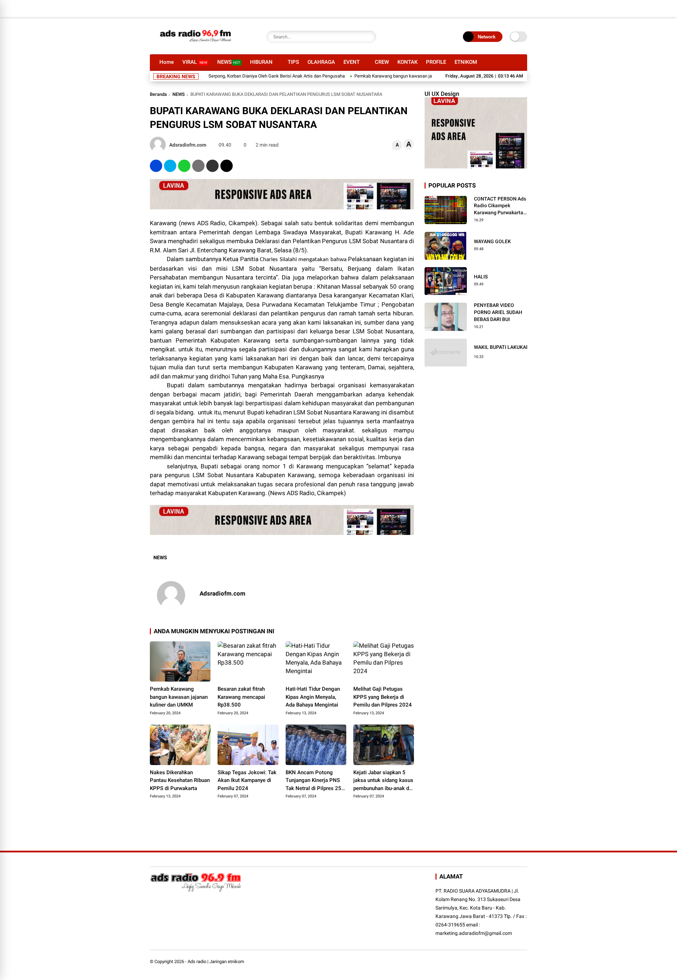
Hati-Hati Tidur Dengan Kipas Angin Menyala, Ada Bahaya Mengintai (313, 697)
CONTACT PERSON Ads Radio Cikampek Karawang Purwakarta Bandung (500, 206)
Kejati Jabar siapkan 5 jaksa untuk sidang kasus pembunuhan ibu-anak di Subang (383, 781)
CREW (382, 62)
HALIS (481, 276)
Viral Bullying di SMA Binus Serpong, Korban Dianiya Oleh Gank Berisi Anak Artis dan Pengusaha (228, 76)
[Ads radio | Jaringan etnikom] (196, 45)
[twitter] (170, 166)
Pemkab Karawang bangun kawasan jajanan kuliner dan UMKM (396, 76)
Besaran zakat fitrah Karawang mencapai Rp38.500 (241, 697)
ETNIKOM (466, 62)
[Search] (369, 37)
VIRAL (194, 62)
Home (166, 62)
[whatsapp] (184, 166)
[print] (198, 166)
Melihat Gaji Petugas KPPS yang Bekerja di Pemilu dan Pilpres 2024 (382, 697)
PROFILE (436, 62)
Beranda (158, 94)
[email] (212, 166)
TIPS (293, 62)
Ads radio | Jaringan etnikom (216, 961)
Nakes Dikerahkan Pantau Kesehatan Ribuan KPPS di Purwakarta (180, 780)
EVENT (351, 62)
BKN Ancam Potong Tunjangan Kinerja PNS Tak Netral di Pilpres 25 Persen (313, 781)
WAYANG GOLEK (492, 241)
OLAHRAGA (321, 62)
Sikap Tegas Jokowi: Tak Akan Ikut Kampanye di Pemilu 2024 (247, 780)
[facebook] (156, 166)
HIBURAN (261, 62)
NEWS (228, 62)
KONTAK (407, 62)
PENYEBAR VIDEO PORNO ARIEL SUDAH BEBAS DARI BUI (498, 312)
